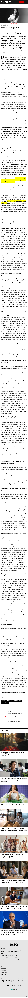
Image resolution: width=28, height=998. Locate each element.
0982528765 (3, 968)
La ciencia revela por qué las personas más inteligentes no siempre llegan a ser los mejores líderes (13, 882)
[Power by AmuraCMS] (14, 989)
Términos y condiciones (5, 978)
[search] (26, 2)
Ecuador (9, 700)
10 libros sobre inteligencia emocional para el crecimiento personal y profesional (14, 907)
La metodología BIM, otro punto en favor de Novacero (14, 717)
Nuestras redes (13, 980)
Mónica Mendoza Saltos (6, 30)
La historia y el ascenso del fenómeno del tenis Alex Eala (12, 805)
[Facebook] (12, 33)
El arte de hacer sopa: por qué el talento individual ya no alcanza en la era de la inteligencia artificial (12, 856)
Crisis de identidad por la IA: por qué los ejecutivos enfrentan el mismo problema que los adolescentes (14, 830)
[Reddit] (15, 33)
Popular (7, 708)
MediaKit (17, 978)
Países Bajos (5, 702)
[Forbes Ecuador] (7, 2)
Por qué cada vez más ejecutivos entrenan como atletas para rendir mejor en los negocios (13, 754)
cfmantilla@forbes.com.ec (13, 955)
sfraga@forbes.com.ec (20, 959)
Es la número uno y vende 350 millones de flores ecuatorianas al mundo (15, 712)
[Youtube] (14, 986)
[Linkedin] (20, 33)
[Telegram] (18, 33)
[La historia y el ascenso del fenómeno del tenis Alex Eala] (14, 794)
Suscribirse (21, 1)
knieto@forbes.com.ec (21, 957)
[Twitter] (10, 33)
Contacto (21, 978)
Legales (12, 978)
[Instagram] (12, 986)
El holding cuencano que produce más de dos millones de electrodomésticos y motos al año (14, 722)
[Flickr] (18, 986)
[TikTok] (20, 986)
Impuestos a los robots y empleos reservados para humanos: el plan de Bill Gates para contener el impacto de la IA (14, 932)
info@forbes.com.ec (15, 951)
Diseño (3, 700)
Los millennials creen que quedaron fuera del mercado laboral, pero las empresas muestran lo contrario (14, 780)
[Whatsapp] (7, 33)
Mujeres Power (17, 700)
